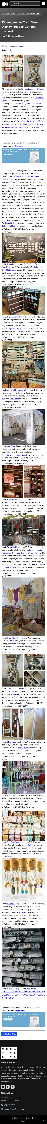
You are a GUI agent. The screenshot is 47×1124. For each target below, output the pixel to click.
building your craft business (30, 103)
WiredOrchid (9, 502)
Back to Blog (10, 1034)
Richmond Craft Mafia (16, 316)
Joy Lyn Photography (15, 328)
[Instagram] (13, 1087)
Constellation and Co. (16, 454)
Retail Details (21, 912)
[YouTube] (3, 1087)
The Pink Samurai (14, 842)
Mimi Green (23, 747)
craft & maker (18, 46)
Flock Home (34, 552)
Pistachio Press (11, 223)
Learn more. (20, 146)
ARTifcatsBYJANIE (11, 640)
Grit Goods (14, 398)
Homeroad (18, 694)
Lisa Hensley (20, 36)
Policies (23, 1121)
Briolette (32, 845)
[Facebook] (8, 1087)
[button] (41, 1118)
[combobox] (25, 3)
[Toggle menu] (43, 3)
